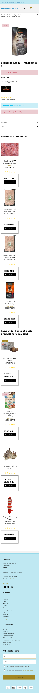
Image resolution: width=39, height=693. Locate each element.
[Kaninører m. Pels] (9, 455)
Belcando (5, 603)
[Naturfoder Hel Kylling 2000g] (9, 198)
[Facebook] (5, 587)
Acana (5, 597)
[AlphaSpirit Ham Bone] (9, 347)
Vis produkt (9, 182)
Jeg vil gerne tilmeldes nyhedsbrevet (19, 666)
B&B (4, 601)
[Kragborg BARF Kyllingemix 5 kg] (9, 150)
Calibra (5, 605)
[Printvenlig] (37, 15)
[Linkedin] (9, 587)
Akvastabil (6, 599)
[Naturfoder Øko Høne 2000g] (9, 244)
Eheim (5, 612)
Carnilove (5, 608)
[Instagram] (12, 587)
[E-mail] (19, 662)
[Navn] (19, 656)
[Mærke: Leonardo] (6, 91)
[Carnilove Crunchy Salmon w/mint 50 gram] (9, 400)
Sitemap (5, 583)
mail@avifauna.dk (13, 579)
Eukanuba (6, 616)
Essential (5, 614)
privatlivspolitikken (28, 670)
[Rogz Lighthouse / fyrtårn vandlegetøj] (9, 505)
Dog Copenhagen (8, 610)
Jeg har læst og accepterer (20, 670)
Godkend (18, 677)
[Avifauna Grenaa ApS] (9, 8)
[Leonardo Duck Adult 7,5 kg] (9, 290)
